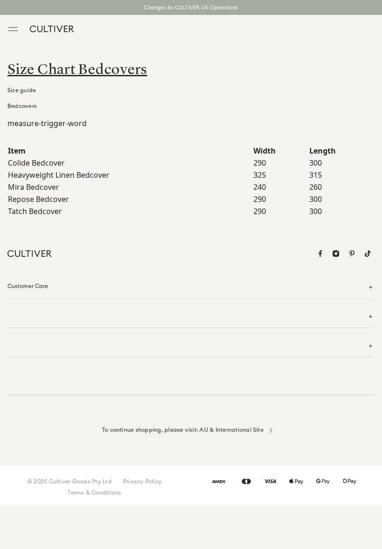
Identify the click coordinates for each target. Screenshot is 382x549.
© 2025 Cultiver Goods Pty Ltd (69, 481)
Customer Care (27, 285)
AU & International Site (232, 429)
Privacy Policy (142, 481)
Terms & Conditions (94, 492)
